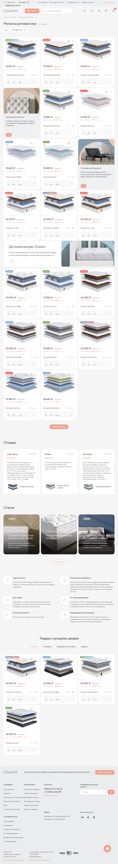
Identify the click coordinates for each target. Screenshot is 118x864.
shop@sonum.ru (50, 795)
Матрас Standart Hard (51, 75)
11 (74, 306)
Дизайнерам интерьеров (13, 837)
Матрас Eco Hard (87, 228)
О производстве (10, 841)
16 (111, 692)
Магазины (22, 2)
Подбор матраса (87, 2)
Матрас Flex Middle (13, 177)
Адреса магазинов (105, 772)
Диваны (70, 772)
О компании (42, 2)
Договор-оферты (31, 809)
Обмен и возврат (30, 793)
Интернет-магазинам (11, 829)
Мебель (84, 647)
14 (111, 228)
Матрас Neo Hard (88, 306)
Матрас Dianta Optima (89, 692)
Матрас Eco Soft (49, 306)
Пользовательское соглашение (39, 860)
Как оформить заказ (32, 801)
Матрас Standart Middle (90, 75)
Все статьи (59, 562)
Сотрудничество (72, 2)
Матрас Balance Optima (15, 75)
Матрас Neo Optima (89, 357)
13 (74, 228)
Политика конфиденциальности (13, 860)
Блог (5, 805)
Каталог (34, 11)
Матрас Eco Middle (13, 306)
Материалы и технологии (13, 797)
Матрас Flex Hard (87, 126)
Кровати (47, 647)
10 (36, 177)
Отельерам (8, 825)
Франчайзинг (8, 821)
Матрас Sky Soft (12, 743)
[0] (113, 11)
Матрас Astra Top (13, 408)
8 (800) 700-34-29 (13, 5)
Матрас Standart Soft (51, 126)
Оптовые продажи (10, 833)
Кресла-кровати (82, 772)
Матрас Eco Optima (51, 228)
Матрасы (34, 647)
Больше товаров (59, 427)
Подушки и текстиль (66, 647)
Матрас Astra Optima (51, 408)
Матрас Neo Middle (13, 357)
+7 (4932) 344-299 (52, 792)
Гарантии (7, 793)
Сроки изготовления (11, 801)
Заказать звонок (109, 2)
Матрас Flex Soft (50, 177)
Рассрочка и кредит (32, 789)
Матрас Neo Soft (50, 357)
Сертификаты (8, 789)
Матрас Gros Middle (51, 692)
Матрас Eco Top (12, 228)
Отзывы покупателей (11, 809)
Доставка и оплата (56, 2)
